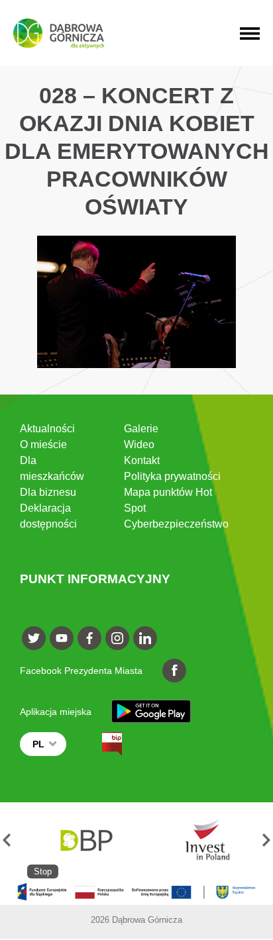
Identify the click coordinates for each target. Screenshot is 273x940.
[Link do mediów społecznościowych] (34, 638)
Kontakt (142, 460)
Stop (43, 871)
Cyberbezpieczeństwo (176, 524)
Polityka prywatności (172, 476)
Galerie (141, 428)
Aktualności (47, 428)
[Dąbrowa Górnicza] (58, 33)
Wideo (139, 444)
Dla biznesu (48, 492)
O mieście (43, 444)
